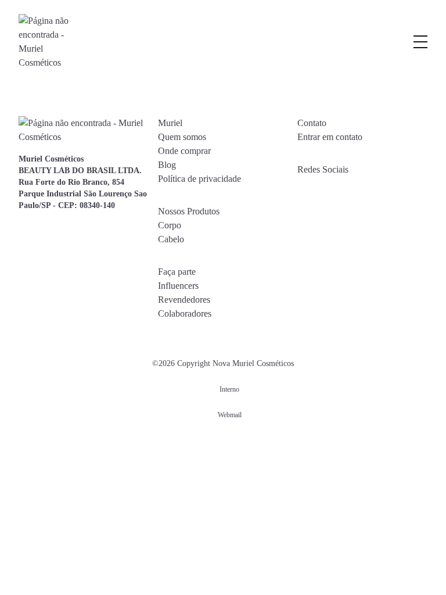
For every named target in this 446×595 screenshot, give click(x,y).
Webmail (230, 415)
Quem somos (182, 137)
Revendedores (184, 299)
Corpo (169, 225)
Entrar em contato (329, 137)
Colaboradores (184, 313)
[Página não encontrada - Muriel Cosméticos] (45, 42)
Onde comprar (184, 151)
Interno (229, 389)
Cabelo (171, 239)
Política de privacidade (199, 179)
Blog (167, 165)
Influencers (178, 286)
